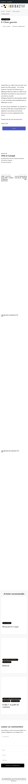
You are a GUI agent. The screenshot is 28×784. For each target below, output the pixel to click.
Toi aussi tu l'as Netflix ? (10, 659)
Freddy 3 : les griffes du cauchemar (10, 705)
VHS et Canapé (6, 26)
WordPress (14, 781)
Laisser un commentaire (18, 26)
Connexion (3, 1)
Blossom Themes (16, 779)
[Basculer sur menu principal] (2, 6)
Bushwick (5, 665)
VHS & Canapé (5, 19)
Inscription (9, 1)
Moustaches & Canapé (10, 626)
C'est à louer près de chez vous (11, 698)
